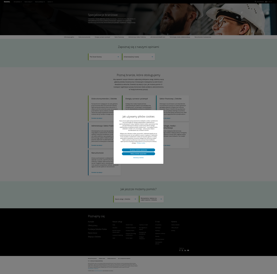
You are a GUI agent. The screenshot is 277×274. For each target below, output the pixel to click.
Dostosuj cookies (138, 157)
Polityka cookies (141, 143)
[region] (138, 137)
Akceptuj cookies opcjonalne (138, 150)
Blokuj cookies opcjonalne (138, 154)
